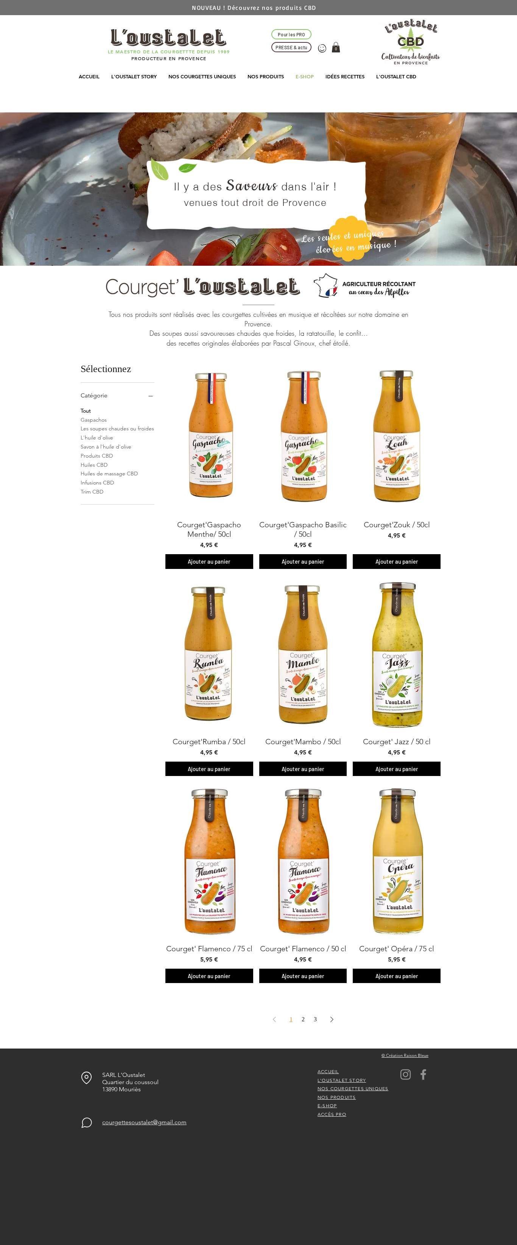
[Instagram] (406, 1074)
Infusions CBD (97, 482)
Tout (86, 410)
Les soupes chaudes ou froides (117, 428)
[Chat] (86, 1122)
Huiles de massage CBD (109, 473)
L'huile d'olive (97, 437)
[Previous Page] (274, 1019)
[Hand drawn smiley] (322, 49)
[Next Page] (331, 1019)
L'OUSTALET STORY (342, 1080)
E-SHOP (327, 1105)
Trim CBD (92, 491)
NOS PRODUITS (337, 1097)
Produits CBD (97, 455)
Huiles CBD (94, 464)
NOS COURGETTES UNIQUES (353, 1088)
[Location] (86, 1077)
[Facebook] (423, 1074)
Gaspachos (94, 419)
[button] (336, 47)
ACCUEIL (328, 1071)
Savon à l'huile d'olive (106, 446)
